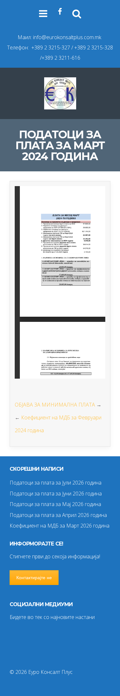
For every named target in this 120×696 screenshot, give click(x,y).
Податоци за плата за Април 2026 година (58, 515)
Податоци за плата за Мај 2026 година (55, 504)
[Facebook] (60, 11)
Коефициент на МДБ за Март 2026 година (59, 525)
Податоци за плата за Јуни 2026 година (56, 493)
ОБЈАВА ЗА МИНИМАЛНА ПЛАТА (55, 404)
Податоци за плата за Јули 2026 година (55, 482)
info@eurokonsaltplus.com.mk (67, 37)
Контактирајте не (34, 577)
